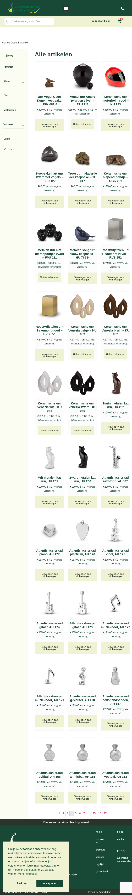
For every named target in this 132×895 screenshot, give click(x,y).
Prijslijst (100, 864)
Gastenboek (102, 871)
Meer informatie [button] (27, 873)
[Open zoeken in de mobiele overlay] (29, 21)
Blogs (120, 831)
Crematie (100, 849)
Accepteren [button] (50, 883)
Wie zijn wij (100, 841)
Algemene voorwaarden (123, 859)
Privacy (121, 850)
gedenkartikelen (101, 20)
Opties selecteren (82, 124)
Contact (121, 839)
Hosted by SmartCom (99, 892)
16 (99, 813)
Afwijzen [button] (22, 883)
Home (5, 42)
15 (94, 813)
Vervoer (100, 857)
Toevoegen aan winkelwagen (49, 125)
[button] (66, 8)
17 (105, 813)
